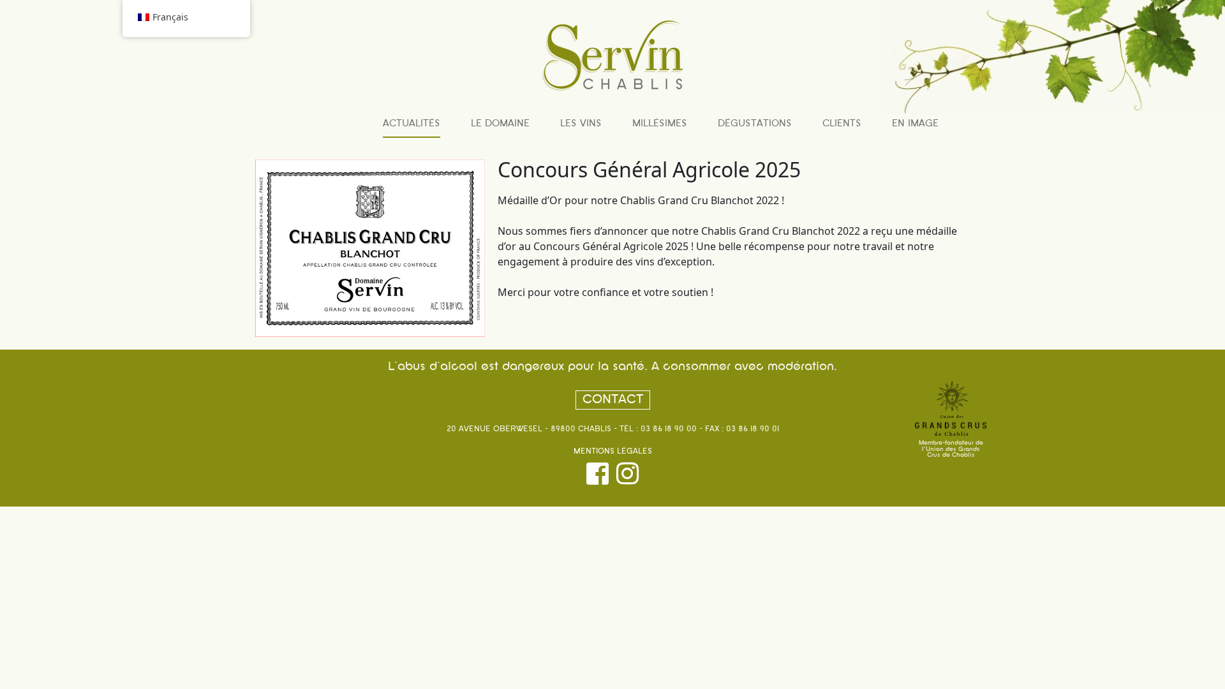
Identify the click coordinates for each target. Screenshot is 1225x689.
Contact (613, 400)
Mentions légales (613, 452)
